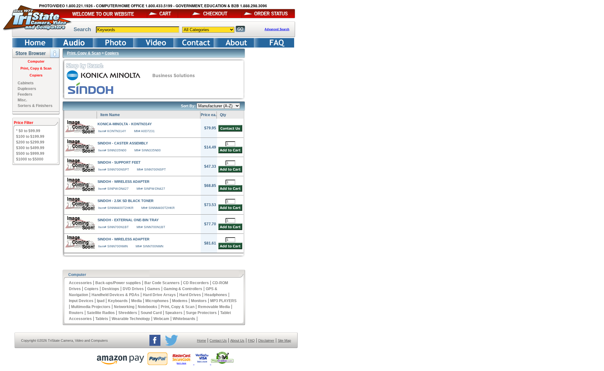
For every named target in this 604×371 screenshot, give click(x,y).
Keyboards (118, 301)
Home (201, 340)
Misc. (22, 100)
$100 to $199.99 (30, 136)
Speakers (173, 313)
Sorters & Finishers (35, 106)
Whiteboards (184, 319)
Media (136, 301)
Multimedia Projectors (90, 307)
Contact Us (218, 340)
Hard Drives (190, 295)
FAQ (251, 340)
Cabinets (26, 83)
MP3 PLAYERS (223, 301)
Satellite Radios (101, 313)
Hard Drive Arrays (159, 295)
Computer (36, 61)
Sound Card (151, 313)
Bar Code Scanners (162, 283)
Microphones (157, 301)
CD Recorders (196, 283)
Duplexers (27, 89)
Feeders (25, 94)
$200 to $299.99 (30, 142)
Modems (179, 301)
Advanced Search (277, 29)
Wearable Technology (131, 319)
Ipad (100, 301)
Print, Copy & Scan (36, 68)
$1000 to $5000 (29, 159)
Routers (76, 313)
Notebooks (147, 307)
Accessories (80, 283)
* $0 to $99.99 (28, 131)
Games (153, 289)
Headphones (215, 295)
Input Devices (81, 301)
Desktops (110, 289)
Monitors (199, 301)
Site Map (284, 340)
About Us (237, 340)
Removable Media (214, 307)
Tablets (101, 319)
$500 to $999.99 (30, 153)
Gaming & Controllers (183, 289)
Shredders (127, 313)
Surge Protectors (201, 313)
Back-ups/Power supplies (118, 283)
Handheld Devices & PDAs (115, 295)
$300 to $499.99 (30, 148)
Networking (124, 307)
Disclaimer (266, 340)
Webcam (161, 319)
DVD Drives (133, 289)
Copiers (36, 75)
